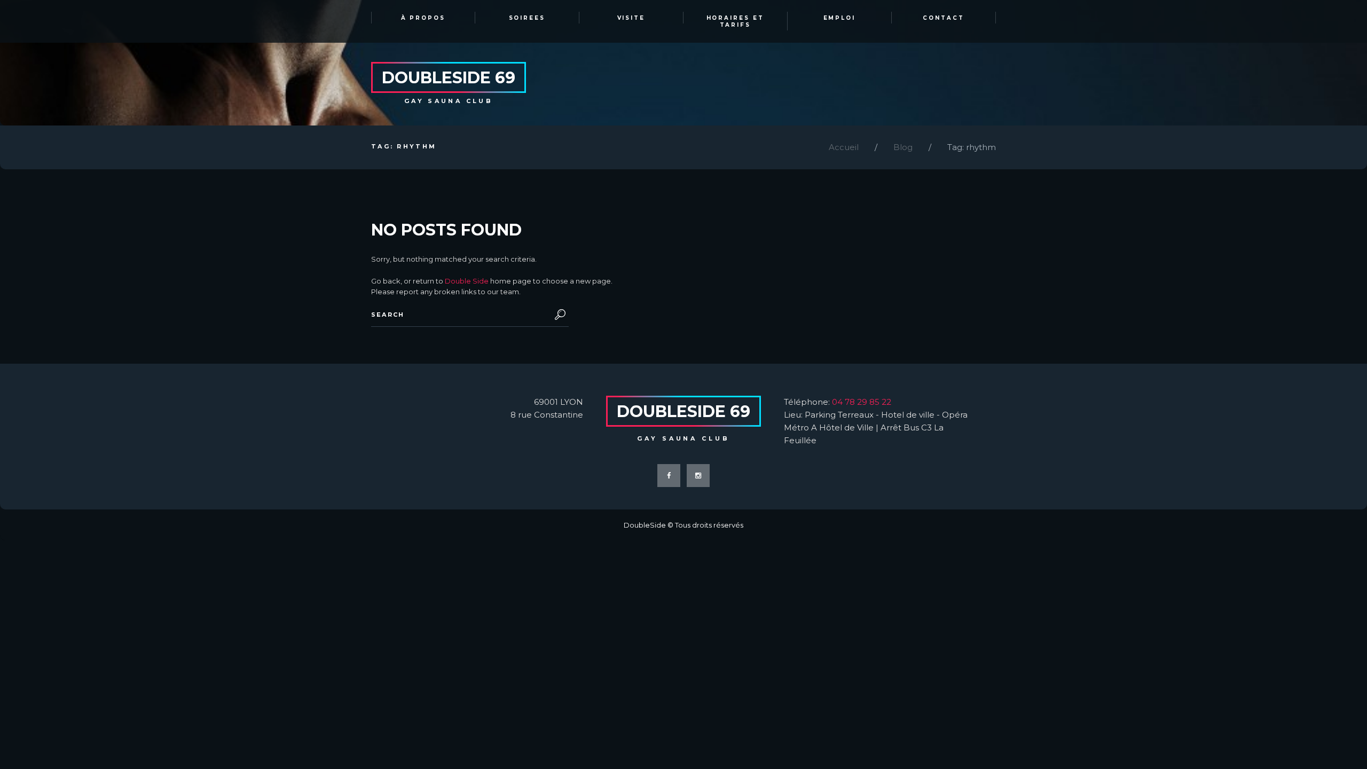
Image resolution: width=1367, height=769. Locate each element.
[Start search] (558, 314)
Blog (903, 147)
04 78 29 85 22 (861, 402)
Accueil (844, 147)
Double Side (467, 281)
